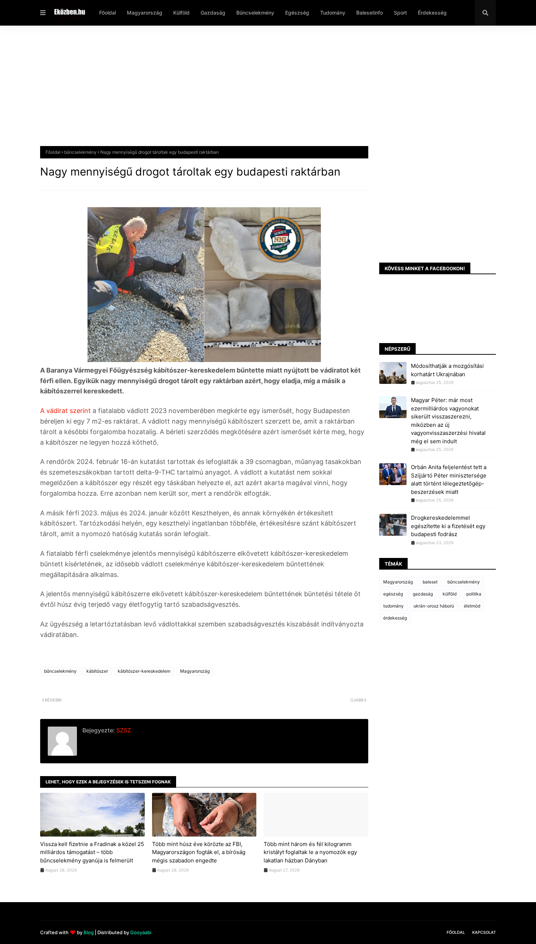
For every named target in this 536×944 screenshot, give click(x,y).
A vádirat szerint (65, 410)
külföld (450, 594)
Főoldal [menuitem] (107, 12)
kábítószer (97, 671)
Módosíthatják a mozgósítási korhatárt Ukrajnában (447, 370)
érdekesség (395, 618)
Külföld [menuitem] (181, 12)
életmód (472, 606)
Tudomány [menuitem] (332, 12)
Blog (88, 932)
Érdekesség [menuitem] (432, 12)
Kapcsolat (484, 932)
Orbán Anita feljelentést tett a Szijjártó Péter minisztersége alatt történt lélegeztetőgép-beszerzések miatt (448, 479)
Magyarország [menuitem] (144, 12)
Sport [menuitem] (400, 12)
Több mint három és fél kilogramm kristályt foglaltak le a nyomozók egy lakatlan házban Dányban (310, 852)
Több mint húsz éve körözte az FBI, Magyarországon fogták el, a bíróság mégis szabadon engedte (198, 852)
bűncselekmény (80, 152)
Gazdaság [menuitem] (213, 12)
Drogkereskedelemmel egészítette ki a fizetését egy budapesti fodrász (448, 526)
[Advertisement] (259, 91)
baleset (430, 582)
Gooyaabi (140, 932)
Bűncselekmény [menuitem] (255, 12)
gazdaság (423, 594)
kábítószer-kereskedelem (144, 671)
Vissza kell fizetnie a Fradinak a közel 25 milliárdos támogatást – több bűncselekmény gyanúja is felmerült (92, 852)
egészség (393, 594)
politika (473, 594)
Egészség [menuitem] (297, 12)
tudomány (393, 606)
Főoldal (53, 152)
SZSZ (123, 730)
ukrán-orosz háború (433, 606)
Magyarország (195, 671)
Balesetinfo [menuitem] (369, 12)
